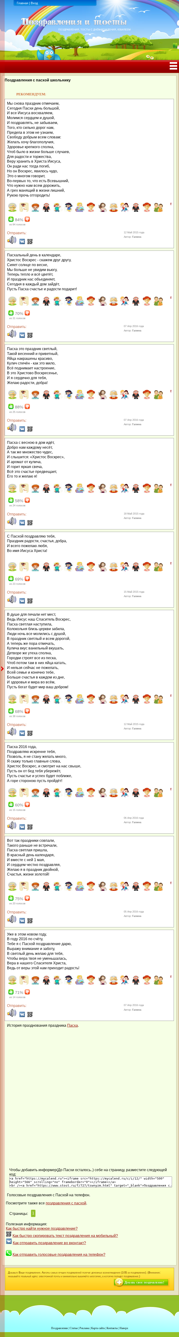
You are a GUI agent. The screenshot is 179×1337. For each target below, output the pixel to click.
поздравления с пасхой (66, 1203)
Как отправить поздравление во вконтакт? (49, 1243)
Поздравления (59, 1328)
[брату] (34, 211)
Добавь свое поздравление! (144, 1282)
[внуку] (57, 211)
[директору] (135, 211)
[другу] (157, 211)
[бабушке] (12, 211)
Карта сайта (98, 1328)
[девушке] (101, 211)
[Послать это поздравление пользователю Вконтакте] (22, 243)
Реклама (84, 1328)
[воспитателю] (79, 211)
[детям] (124, 211)
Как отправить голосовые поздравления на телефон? (59, 1255)
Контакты (112, 1328)
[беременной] (23, 211)
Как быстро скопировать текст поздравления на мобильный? (65, 1236)
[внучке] (68, 211)
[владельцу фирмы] (46, 211)
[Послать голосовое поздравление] (11, 243)
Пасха (72, 1025)
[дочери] (146, 211)
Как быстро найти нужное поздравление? (42, 1228)
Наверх (124, 1328)
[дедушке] (113, 211)
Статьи (74, 1328)
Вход (34, 3)
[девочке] (90, 211)
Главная (22, 3)
